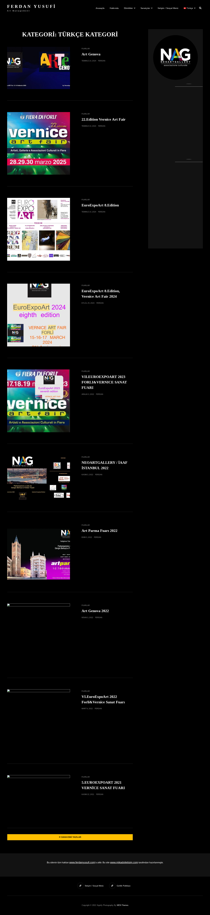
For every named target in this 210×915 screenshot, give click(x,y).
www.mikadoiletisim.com (124, 862)
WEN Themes (122, 905)
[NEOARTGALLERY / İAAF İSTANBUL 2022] (38, 477)
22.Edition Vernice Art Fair (104, 119)
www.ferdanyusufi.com (82, 862)
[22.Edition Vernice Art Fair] (38, 143)
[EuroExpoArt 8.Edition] (38, 229)
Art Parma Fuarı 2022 (99, 531)
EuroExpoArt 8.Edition (100, 205)
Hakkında (114, 8)
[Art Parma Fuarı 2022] (38, 552)
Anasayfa (100, 8)
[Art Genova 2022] (38, 635)
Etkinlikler (128, 8)
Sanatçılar (145, 8)
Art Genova (91, 54)
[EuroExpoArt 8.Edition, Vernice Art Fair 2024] (38, 315)
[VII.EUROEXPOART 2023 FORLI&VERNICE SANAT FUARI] (38, 400)
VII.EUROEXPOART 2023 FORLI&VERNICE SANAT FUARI (104, 382)
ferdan (101, 61)
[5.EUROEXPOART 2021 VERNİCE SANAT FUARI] (38, 796)
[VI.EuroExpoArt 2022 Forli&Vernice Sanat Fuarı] (38, 720)
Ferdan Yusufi (31, 6)
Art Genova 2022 (95, 611)
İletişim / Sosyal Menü (168, 8)
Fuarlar (86, 49)
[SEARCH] (200, 8)
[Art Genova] (38, 68)
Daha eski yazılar (71, 837)
